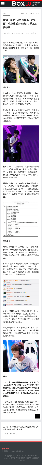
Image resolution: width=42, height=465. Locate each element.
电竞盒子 (34, 33)
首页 (27, 13)
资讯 (32, 13)
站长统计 (23, 460)
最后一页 (13, 434)
